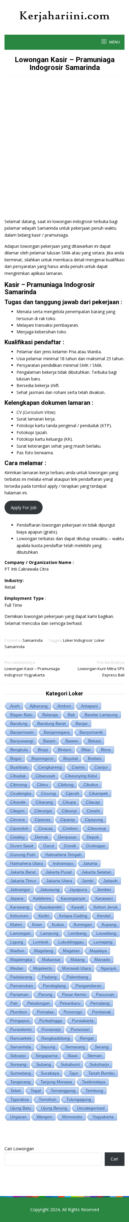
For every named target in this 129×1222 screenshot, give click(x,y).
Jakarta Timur (23, 880)
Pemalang (100, 1003)
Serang (102, 1046)
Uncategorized (91, 1108)
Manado (102, 959)
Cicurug (48, 793)
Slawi (72, 1055)
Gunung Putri (22, 854)
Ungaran (18, 1116)
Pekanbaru (70, 1003)
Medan (16, 968)
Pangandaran (88, 985)
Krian (37, 924)
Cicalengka (20, 793)
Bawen (71, 741)
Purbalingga (50, 1020)
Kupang (109, 924)
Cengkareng (50, 767)
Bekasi (94, 741)
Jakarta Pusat (59, 872)
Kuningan (83, 924)
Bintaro (64, 749)
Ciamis (78, 767)
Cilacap (93, 802)
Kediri (43, 915)
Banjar (82, 723)
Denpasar (67, 837)
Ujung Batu (20, 1108)
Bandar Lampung (101, 714)
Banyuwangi (21, 741)
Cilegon (17, 810)
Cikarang (44, 802)
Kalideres (42, 898)
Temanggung (63, 1090)
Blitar (86, 749)
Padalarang (21, 977)
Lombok (40, 942)
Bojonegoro (42, 758)
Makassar (51, 959)
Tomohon (47, 1099)
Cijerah (72, 793)
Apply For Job (24, 507)
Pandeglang (54, 985)
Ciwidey (17, 837)
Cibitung (66, 784)
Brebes (94, 758)
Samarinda (32, 640)
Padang (49, 977)
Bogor (16, 758)
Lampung (49, 933)
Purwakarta (83, 1020)
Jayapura (78, 889)
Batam (49, 741)
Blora (106, 749)
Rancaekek (21, 1038)
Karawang (19, 907)
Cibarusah (45, 775)
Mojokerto (42, 968)
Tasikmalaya (93, 1081)
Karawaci (104, 898)
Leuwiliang (106, 933)
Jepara (16, 898)
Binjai (43, 749)
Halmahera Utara (26, 863)
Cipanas (42, 819)
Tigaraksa (19, 1099)
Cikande (18, 802)
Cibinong (18, 784)
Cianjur (101, 767)
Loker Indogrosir (78, 640)
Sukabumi (70, 1064)
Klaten (16, 924)
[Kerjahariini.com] (65, 16)
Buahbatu (19, 767)
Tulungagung (78, 1099)
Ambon (64, 706)
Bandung (18, 723)
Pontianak (101, 1011)
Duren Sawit (21, 845)
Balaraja (50, 714)
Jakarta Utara (59, 880)
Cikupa (69, 802)
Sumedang (20, 1073)
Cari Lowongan (19, 1148)
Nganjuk (108, 968)
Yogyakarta (103, 1116)
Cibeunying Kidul (81, 775)
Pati (13, 1003)
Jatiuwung (49, 889)
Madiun (17, 950)
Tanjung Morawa (56, 1081)
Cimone (17, 819)
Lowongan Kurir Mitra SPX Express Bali (101, 669)
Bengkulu (19, 749)
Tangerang (20, 1081)
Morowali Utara (76, 968)
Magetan (71, 950)
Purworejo (51, 1029)
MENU (114, 42)
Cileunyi (69, 810)
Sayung (48, 1046)
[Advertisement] (64, 150)
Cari (114, 1159)
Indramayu (63, 863)
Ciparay (67, 819)
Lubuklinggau (71, 942)
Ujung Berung (54, 1108)
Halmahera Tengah (63, 854)
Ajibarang (39, 706)
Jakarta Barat (23, 872)
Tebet (15, 1090)
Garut (48, 845)
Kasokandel (50, 907)
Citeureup (97, 828)
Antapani (89, 706)
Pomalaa (45, 1011)
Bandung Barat (51, 723)
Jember (104, 889)
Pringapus (19, 1020)
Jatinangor (20, 889)
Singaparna (47, 1055)
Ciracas (45, 828)
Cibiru (42, 784)
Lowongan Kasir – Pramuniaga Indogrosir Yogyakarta (32, 669)
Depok (93, 837)
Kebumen (19, 915)
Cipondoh (19, 828)
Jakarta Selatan (96, 872)
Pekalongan (38, 1003)
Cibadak (18, 775)
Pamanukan (21, 985)
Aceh (15, 706)
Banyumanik (91, 732)
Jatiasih (110, 880)
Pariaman (19, 994)
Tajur (73, 1073)
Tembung (94, 1090)
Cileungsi (43, 810)
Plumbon (18, 1011)
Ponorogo (73, 1011)
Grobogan (95, 845)
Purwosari (80, 1029)
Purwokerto (21, 1029)
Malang (77, 959)
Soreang (18, 1064)
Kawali (77, 907)
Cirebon (70, 828)
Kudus (58, 924)
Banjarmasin (22, 732)
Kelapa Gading (73, 915)
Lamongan (20, 933)
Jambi (87, 880)
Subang (43, 1064)
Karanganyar (73, 898)
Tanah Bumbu (101, 1073)
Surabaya (50, 1073)
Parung (45, 994)
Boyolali (70, 758)
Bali (71, 714)
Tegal (36, 1090)
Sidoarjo (18, 1055)
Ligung (16, 942)
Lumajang (103, 942)
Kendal (103, 915)
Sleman (94, 1055)
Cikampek (98, 793)
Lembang (77, 933)
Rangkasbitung (55, 1038)
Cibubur (90, 784)
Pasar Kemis (74, 994)
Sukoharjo (99, 1064)
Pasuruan (105, 994)
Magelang (43, 950)
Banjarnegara (57, 732)
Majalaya (98, 950)
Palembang (77, 977)
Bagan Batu (21, 714)
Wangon (44, 1116)
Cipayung (94, 819)
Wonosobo (72, 1116)
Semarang (75, 1046)
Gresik (70, 845)
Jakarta (90, 863)
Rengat (87, 1038)
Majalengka (21, 959)
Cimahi (93, 810)
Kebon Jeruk (106, 907)
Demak (41, 837)
